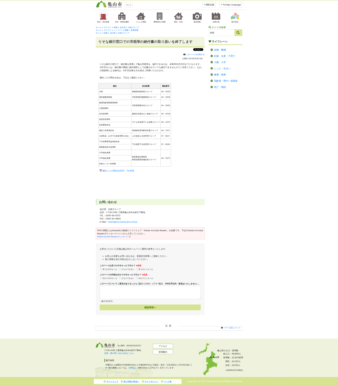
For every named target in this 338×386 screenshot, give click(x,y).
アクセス (163, 346)
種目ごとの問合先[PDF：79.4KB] (118, 170)
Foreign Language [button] (232, 4)
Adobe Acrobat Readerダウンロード (112, 236)
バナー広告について (232, 328)
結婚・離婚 (220, 49)
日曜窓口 (132, 367)
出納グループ (133, 27)
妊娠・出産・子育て (224, 56)
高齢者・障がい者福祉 (226, 80)
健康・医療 (220, 74)
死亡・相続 (220, 87)
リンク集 (168, 381)
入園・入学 (220, 62)
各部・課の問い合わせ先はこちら (119, 353)
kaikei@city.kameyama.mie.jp (122, 221)
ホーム (128, 5)
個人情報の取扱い (131, 381)
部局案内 (163, 352)
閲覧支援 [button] (210, 4)
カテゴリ (107, 27)
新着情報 (134, 30)
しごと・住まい (222, 68)
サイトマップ (112, 381)
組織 (115, 27)
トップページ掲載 (121, 30)
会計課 (122, 27)
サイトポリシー (151, 381)
